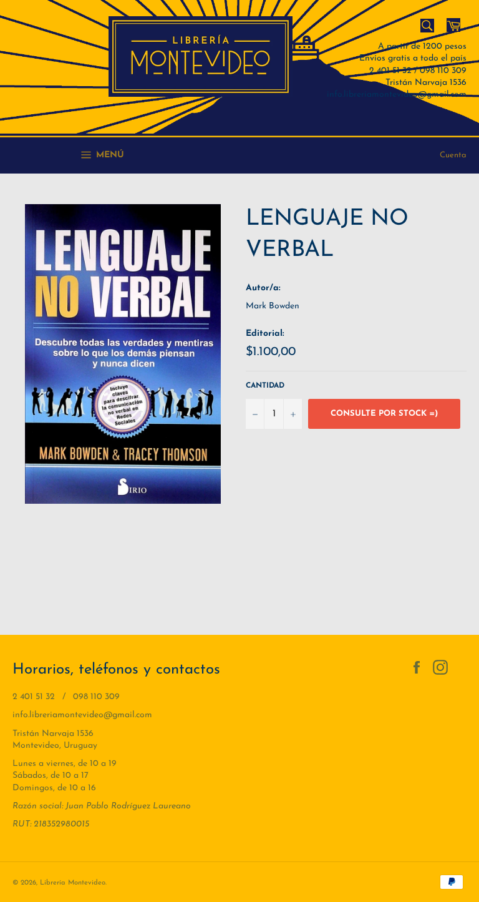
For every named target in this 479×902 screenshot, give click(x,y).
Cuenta (453, 155)
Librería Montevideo (72, 883)
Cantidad (265, 386)
